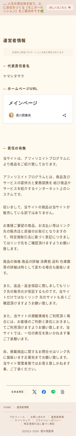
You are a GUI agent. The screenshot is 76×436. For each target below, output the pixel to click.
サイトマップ (22, 420)
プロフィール (17, 417)
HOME (7, 407)
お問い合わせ (38, 417)
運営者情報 (57, 417)
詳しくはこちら (57, 7)
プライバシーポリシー (48, 420)
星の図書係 (18, 25)
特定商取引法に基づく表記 (39, 424)
